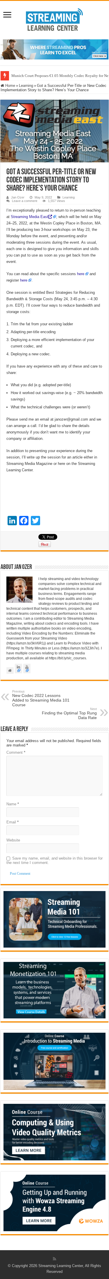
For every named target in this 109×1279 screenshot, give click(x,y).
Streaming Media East (29, 217)
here (80, 274)
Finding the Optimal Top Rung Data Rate (69, 713)
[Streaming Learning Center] (54, 19)
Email (12, 822)
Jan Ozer (17, 197)
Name (12, 804)
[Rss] (54, 1258)
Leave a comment (24, 201)
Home (9, 85)
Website (13, 840)
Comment (15, 752)
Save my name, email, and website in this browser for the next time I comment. (54, 860)
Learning (26, 85)
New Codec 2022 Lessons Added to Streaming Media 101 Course (40, 698)
